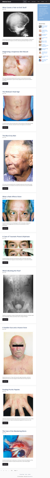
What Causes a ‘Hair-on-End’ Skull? (14, 7)
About (29, 1)
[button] (46, 1)
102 (11, 470)
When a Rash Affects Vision (11, 197)
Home (25, 1)
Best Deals (33, 1)
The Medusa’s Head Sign (11, 92)
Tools (38, 1)
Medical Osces (6, 1)
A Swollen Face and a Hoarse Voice (14, 328)
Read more (5, 43)
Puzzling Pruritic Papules (11, 390)
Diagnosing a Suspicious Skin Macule (15, 52)
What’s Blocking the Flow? (11, 271)
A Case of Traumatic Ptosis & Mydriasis (16, 237)
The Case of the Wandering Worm (14, 431)
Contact (42, 1)
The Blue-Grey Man (9, 136)
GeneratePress (30, 476)
